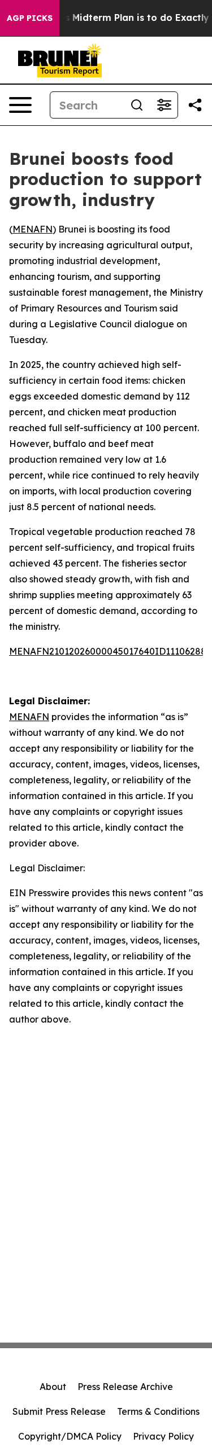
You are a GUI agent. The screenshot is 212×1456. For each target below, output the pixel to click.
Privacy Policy (163, 1436)
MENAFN (32, 229)
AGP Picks (30, 18)
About (53, 1386)
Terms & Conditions (158, 1411)
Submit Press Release (59, 1411)
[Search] (136, 105)
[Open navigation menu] (20, 105)
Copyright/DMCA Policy (70, 1436)
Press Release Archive (125, 1386)
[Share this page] (195, 105)
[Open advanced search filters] (164, 105)
